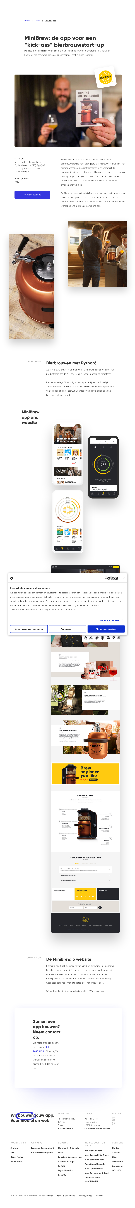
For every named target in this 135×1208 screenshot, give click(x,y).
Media (61, 1152)
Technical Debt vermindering (92, 1179)
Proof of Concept (93, 1150)
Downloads (117, 1161)
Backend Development (42, 1152)
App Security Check (94, 1159)
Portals (61, 1166)
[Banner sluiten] (124, 578)
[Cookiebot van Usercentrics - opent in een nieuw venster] (106, 578)
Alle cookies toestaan (106, 629)
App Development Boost (97, 1173)
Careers (116, 1152)
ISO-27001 (117, 1170)
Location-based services (70, 1157)
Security (62, 1175)
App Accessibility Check (97, 1155)
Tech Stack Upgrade (95, 1164)
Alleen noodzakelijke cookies (29, 629)
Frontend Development (42, 1148)
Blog (114, 1157)
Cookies (99, 1196)
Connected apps (66, 1161)
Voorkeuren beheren (110, 620)
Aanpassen (66, 629)
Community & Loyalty (68, 1148)
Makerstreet (47, 1196)
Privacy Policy (85, 1196)
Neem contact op (32, 194)
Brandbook (117, 1166)
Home (27, 21)
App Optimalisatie (94, 1168)
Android (14, 1148)
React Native (17, 1157)
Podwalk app (17, 1161)
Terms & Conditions (66, 1196)
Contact (116, 1148)
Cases (37, 21)
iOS (12, 1152)
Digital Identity (65, 1170)
